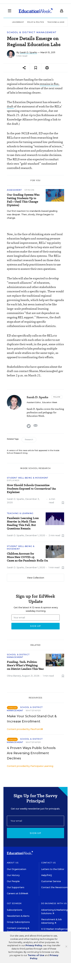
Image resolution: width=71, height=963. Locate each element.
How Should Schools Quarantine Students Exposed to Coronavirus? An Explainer (31, 488)
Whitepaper (33, 710)
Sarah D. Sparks (28, 52)
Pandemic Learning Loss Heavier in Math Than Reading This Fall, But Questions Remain (23, 523)
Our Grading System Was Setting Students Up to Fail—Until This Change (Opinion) (23, 200)
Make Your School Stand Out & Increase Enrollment (32, 718)
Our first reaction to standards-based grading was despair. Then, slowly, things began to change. (32, 214)
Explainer (13, 480)
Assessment (15, 190)
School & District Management (32, 32)
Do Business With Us (54, 903)
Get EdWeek (14, 903)
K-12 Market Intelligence (54, 929)
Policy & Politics (35, 22)
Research (29, 439)
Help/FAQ (46, 875)
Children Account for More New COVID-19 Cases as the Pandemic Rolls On (27, 557)
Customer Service (51, 881)
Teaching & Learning (58, 22)
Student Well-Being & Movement (27, 478)
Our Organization (16, 869)
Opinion (29, 190)
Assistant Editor (34, 402)
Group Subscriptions (18, 922)
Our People (13, 881)
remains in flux (49, 84)
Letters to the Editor (52, 869)
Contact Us (48, 862)
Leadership (18, 22)
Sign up (35, 833)
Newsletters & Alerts (18, 916)
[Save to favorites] (35, 68)
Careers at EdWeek (17, 893)
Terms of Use (36, 955)
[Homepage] (35, 11)
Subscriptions (14, 910)
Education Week (49, 402)
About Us (12, 862)
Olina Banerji (14, 675)
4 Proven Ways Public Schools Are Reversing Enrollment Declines (31, 753)
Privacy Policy (34, 945)
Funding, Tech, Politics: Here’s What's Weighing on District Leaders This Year (25, 665)
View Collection (35, 577)
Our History (13, 875)
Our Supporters (15, 887)
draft (10, 106)
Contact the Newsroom (54, 887)
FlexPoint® (36, 729)
